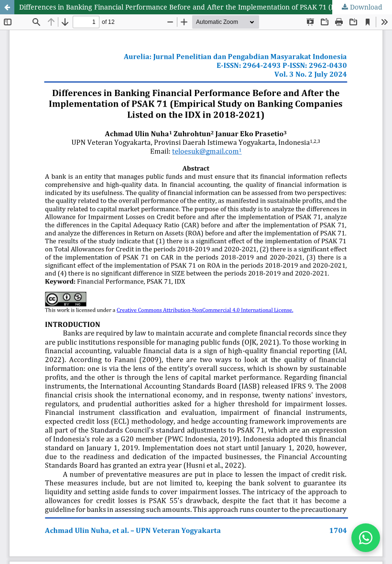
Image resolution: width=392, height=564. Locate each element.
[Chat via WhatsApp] (365, 537)
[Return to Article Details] (7, 7)
